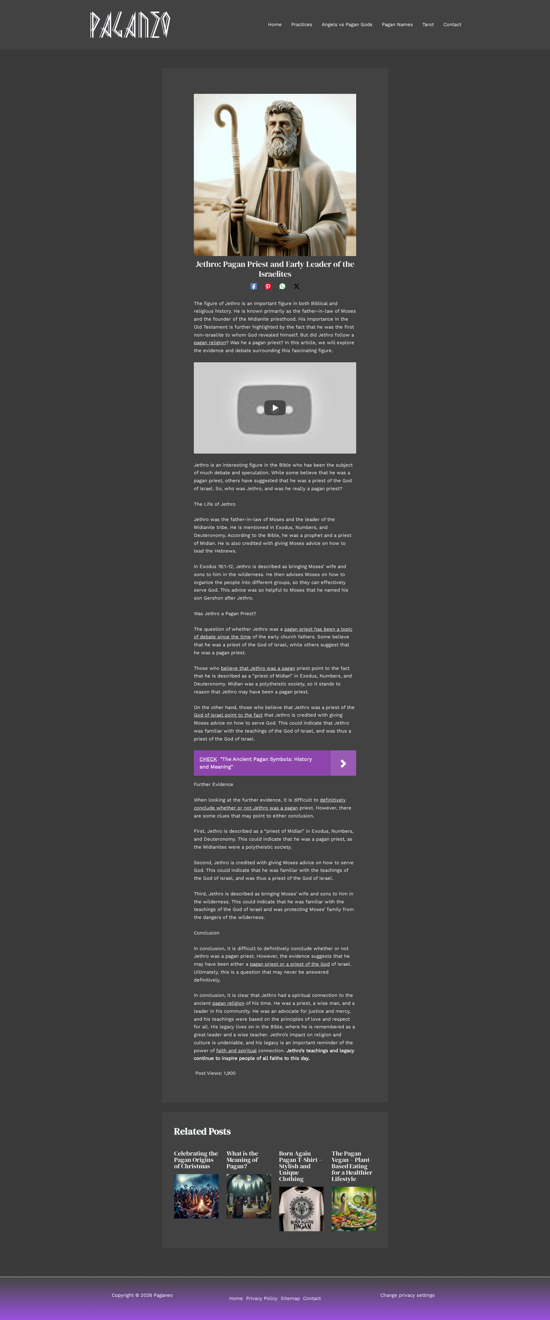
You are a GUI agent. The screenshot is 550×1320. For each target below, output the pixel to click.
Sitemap (290, 1298)
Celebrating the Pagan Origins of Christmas (196, 1160)
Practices (301, 24)
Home (275, 24)
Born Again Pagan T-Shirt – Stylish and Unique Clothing (300, 1166)
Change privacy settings (407, 1295)
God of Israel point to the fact (228, 715)
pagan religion (210, 342)
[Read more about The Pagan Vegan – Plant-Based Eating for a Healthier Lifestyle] (354, 1209)
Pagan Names (397, 24)
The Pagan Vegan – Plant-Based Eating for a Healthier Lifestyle (352, 1166)
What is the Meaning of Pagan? (242, 1160)
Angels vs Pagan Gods (347, 24)
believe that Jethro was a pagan (258, 668)
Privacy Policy (262, 1298)
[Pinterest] (268, 286)
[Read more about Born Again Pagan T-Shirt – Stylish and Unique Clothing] (301, 1209)
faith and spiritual (236, 1050)
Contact (452, 24)
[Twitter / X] (296, 286)
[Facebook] (253, 286)
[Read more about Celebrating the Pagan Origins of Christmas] (196, 1196)
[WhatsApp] (282, 286)
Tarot (428, 24)
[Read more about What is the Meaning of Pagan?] (249, 1196)
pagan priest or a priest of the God (290, 964)
